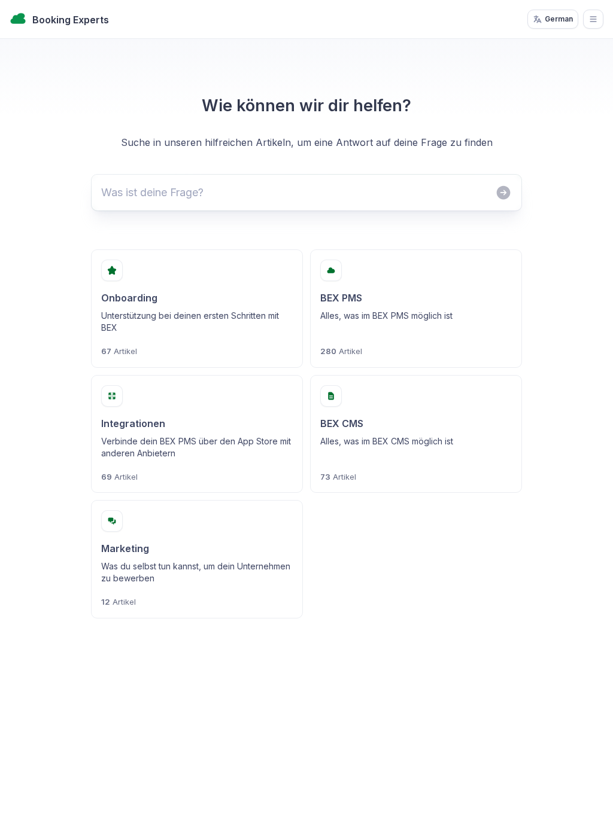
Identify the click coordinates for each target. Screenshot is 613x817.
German (559, 18)
